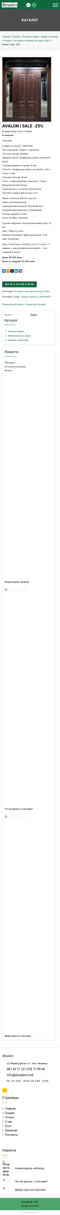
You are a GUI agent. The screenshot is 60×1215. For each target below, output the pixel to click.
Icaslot (25, 1213)
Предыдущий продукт (13, 304)
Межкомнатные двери (19, 335)
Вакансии (11, 1130)
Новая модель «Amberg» (17, 582)
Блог (8, 1126)
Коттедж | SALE (42, 40)
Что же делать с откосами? (19, 809)
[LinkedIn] (16, 271)
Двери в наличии (49, 36)
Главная (6, 36)
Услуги (9, 1117)
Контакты (11, 1134)
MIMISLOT (33, 1213)
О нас (8, 1121)
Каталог (17, 36)
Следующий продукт (35, 304)
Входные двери (31, 36)
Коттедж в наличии (23, 40)
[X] (12, 271)
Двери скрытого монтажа (18, 1036)
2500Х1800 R (45, 296)
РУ (28, 5)
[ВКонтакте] (4, 271)
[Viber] (20, 271)
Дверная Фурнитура (18, 340)
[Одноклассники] (8, 271)
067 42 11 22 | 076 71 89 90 (19, 284)
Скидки (8, 40)
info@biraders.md (20, 1075)
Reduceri (33, 296)
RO (34, 5)
